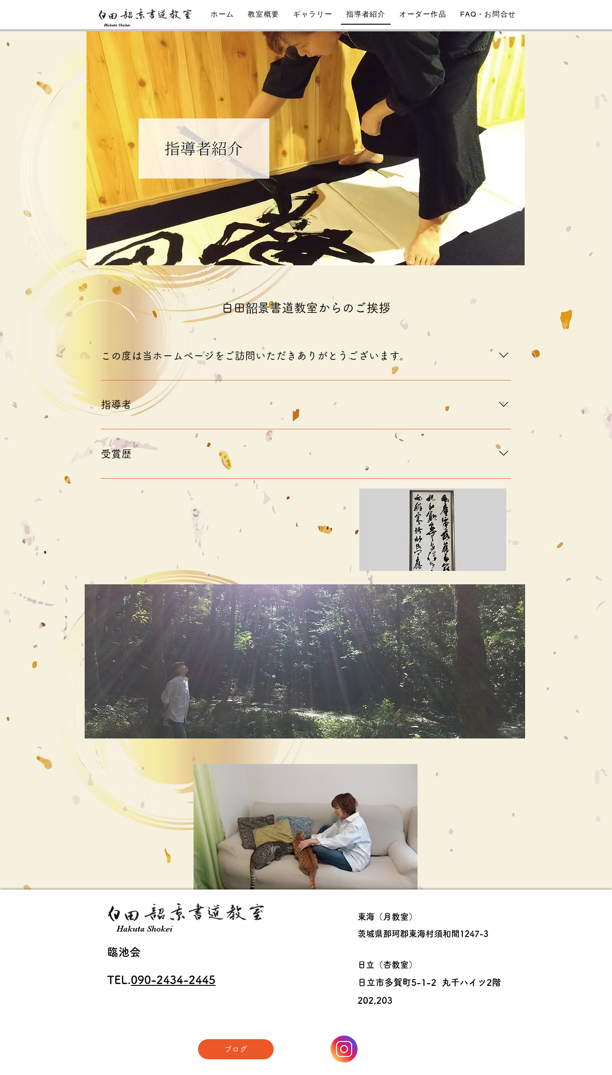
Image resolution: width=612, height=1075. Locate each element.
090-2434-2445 (173, 979)
